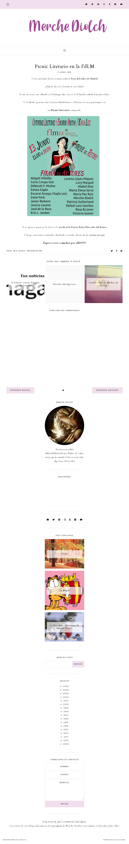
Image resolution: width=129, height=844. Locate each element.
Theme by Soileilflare (114, 840)
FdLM (9, 251)
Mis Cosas (19, 251)
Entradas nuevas (20, 390)
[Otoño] (64, 567)
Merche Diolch (18, 840)
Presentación (34, 251)
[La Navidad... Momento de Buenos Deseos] (64, 640)
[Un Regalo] (64, 609)
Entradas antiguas (107, 390)
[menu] (7, 4)
